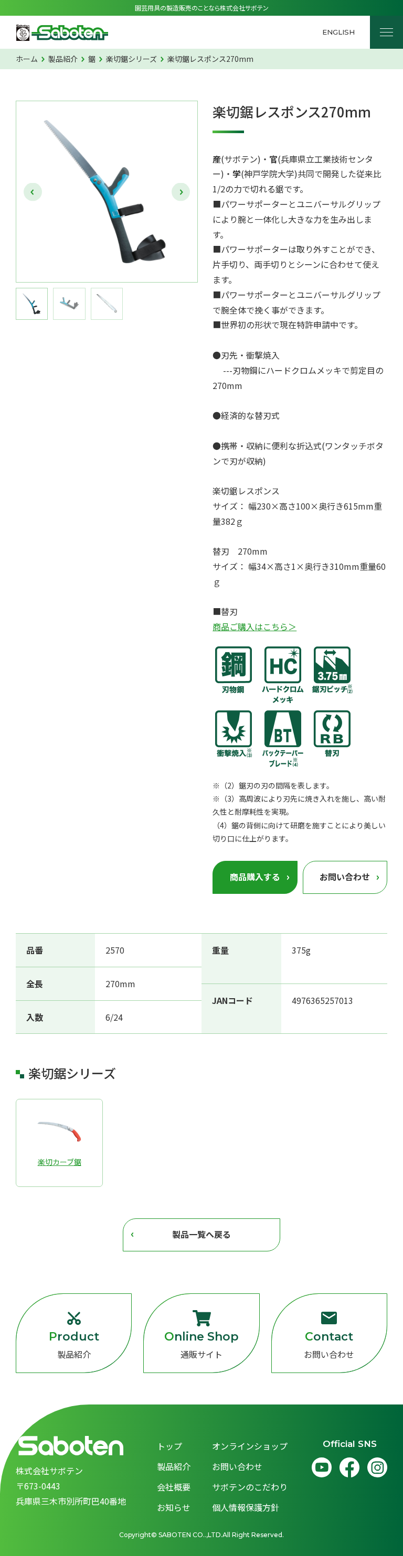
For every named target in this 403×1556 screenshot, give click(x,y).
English (338, 32)
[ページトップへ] (375, 1528)
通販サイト (201, 1345)
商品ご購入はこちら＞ (254, 626)
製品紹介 (74, 1345)
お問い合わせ (329, 1345)
